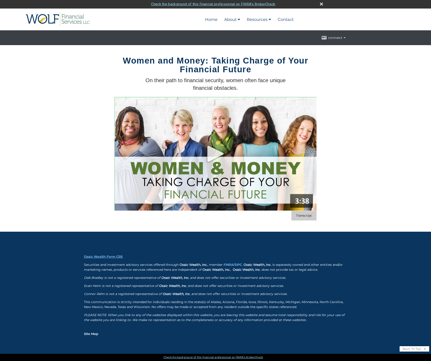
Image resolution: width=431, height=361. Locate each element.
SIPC (238, 265)
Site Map (91, 334)
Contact (286, 19)
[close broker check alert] (321, 4)
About (230, 19)
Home (211, 19)
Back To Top (412, 348)
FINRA (228, 265)
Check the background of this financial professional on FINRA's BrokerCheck (213, 4)
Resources (257, 19)
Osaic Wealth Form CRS (103, 257)
